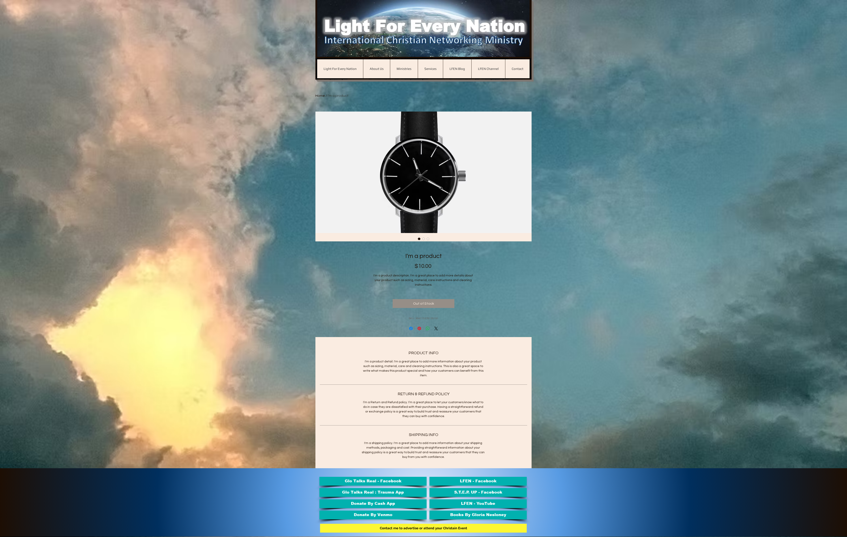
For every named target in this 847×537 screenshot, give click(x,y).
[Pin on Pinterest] (419, 328)
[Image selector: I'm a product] (419, 239)
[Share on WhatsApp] (427, 328)
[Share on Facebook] (411, 328)
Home (320, 95)
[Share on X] (436, 328)
